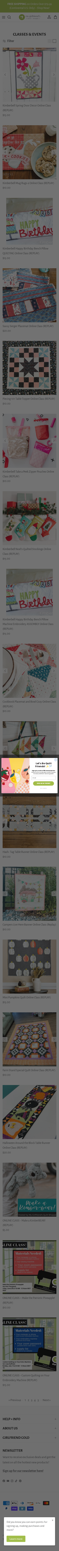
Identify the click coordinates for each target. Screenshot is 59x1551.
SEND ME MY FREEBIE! (43, 783)
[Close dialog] (55, 759)
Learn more (16, 1538)
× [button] (52, 1520)
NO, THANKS (43, 788)
